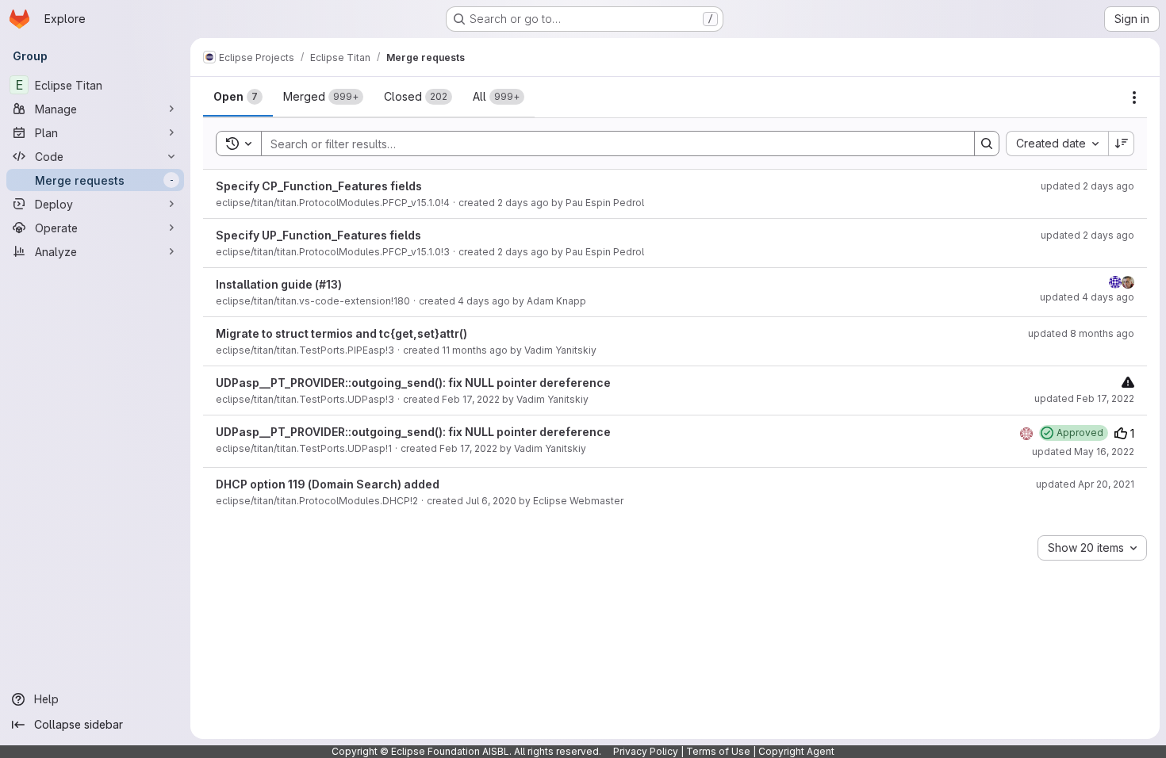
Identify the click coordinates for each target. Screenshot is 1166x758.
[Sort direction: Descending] (1121, 143)
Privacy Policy (645, 751)
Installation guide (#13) (279, 284)
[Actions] (1134, 97)
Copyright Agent (796, 751)
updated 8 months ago (1081, 333)
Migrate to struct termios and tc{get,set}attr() (341, 333)
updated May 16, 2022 (1083, 451)
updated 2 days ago (1087, 186)
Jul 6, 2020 (491, 501)
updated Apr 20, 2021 (1085, 484)
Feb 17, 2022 (471, 399)
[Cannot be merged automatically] (1128, 382)
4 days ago (484, 301)
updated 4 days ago (1087, 297)
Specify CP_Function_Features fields (319, 186)
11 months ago (475, 350)
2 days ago (523, 203)
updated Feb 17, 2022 (1084, 398)
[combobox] (1057, 143)
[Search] (986, 143)
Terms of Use (718, 751)
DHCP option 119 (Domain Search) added (327, 484)
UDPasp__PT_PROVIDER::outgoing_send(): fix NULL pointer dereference (413, 382)
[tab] (238, 97)
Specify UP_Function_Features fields (318, 235)
